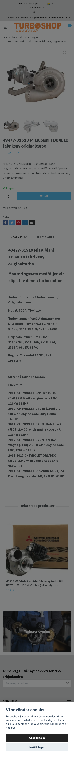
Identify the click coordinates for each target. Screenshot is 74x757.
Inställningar (37, 747)
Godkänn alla (37, 737)
